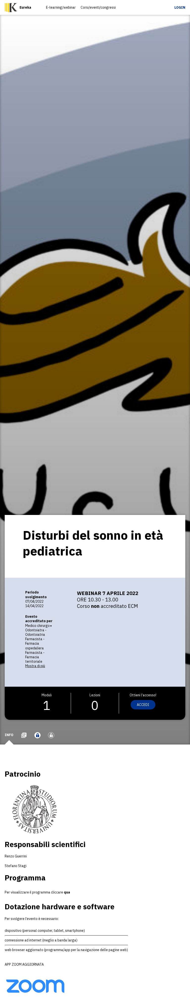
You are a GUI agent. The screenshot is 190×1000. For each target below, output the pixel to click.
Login (179, 7)
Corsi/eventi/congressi (98, 7)
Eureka (25, 7)
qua (67, 892)
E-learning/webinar (61, 7)
